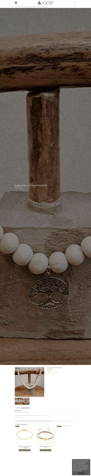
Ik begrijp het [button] (81, 473)
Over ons (20, 6)
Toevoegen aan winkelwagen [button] (24, 450)
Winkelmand (44, 6)
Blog (29, 6)
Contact (39, 6)
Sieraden (56, 372)
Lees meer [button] (80, 470)
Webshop (25, 6)
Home (16, 6)
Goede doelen (33, 6)
